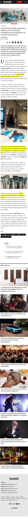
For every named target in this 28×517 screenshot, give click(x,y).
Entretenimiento (6, 236)
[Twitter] (10, 42)
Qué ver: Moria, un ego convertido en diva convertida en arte (13, 314)
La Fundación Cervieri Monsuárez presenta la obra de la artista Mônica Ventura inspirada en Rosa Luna (14, 289)
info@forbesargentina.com (9, 486)
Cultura (16, 234)
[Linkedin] (21, 42)
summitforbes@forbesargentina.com (11, 488)
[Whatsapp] (7, 42)
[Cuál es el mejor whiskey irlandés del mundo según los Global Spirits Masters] (14, 455)
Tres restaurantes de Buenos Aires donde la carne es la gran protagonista (14, 390)
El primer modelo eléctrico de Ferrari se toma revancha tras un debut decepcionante (12, 340)
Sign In (25, 1)
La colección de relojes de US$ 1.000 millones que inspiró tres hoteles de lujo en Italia (14, 441)
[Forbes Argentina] (7, 2)
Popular (6, 243)
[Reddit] (15, 42)
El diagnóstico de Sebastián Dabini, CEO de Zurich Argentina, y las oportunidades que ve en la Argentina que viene (15, 257)
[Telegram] (18, 42)
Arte (3, 234)
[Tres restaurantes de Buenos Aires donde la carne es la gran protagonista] (14, 378)
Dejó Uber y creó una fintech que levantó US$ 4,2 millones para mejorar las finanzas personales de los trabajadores (15, 247)
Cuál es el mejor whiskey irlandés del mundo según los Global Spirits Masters (13, 467)
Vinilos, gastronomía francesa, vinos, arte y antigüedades (14, 365)
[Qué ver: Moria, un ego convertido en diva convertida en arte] (14, 303)
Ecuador (22, 234)
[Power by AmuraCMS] (14, 508)
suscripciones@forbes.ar (10, 490)
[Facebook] (12, 42)
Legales (18, 498)
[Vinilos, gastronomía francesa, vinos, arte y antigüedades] (14, 354)
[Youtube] (16, 504)
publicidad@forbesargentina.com (11, 484)
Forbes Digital (4, 37)
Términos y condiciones (10, 498)
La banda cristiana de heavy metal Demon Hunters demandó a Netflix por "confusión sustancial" (14, 415)
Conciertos (9, 234)
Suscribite (19, 1)
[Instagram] (14, 504)
